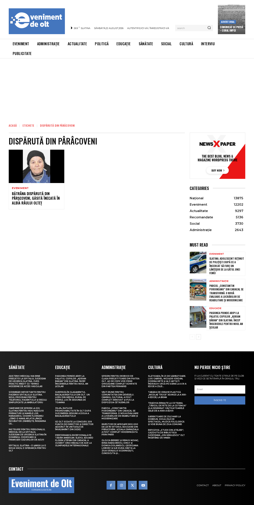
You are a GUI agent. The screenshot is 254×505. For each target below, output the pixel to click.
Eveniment (20, 188)
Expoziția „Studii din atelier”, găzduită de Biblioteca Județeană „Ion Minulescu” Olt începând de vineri (166, 434)
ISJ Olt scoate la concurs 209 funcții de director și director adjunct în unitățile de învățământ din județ (74, 425)
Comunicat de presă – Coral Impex (231, 28)
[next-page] (198, 336)
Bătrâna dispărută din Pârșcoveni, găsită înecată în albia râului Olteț (36, 198)
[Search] (209, 28)
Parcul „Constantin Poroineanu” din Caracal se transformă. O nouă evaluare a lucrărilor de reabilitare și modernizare (226, 292)
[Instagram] (121, 485)
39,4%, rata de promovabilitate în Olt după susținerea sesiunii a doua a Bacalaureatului (73, 412)
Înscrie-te (220, 400)
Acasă (13, 125)
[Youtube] (143, 485)
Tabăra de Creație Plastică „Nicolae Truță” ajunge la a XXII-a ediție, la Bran (167, 395)
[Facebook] (111, 485)
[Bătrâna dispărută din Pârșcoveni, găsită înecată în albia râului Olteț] (36, 166)
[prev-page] (192, 336)
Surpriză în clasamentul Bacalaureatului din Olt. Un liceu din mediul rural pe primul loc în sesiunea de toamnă (72, 397)
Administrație (219, 281)
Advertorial (228, 21)
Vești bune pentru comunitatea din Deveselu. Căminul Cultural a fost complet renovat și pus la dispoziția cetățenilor (118, 397)
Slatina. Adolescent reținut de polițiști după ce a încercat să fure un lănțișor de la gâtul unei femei (226, 265)
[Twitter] (132, 485)
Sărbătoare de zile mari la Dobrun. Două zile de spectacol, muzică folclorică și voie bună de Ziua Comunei (166, 420)
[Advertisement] (127, 88)
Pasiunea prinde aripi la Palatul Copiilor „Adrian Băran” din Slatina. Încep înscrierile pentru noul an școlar (226, 320)
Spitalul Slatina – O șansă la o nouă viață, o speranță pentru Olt (27, 448)
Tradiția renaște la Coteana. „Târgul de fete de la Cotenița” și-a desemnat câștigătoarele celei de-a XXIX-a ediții (167, 407)
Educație (215, 308)
